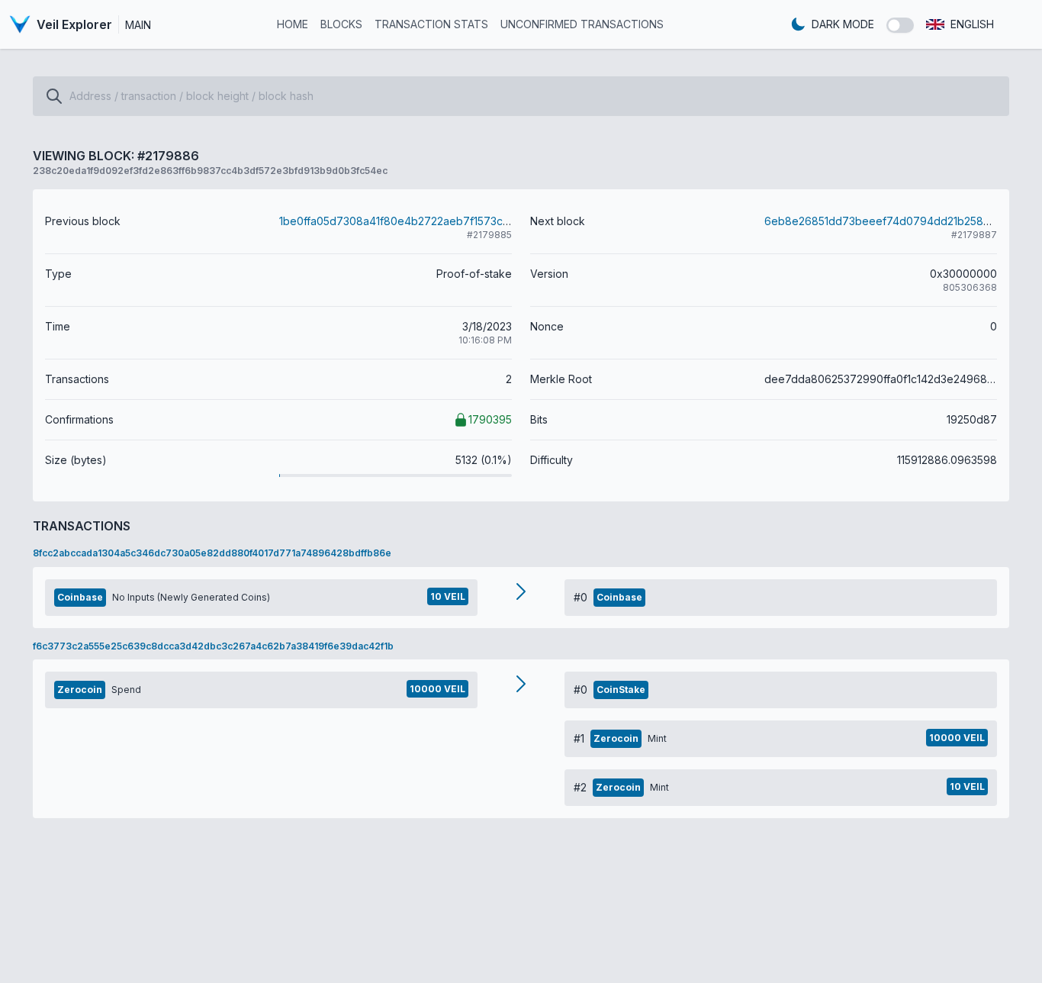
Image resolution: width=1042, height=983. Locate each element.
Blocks (341, 24)
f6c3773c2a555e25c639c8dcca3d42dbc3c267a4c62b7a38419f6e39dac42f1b (213, 646)
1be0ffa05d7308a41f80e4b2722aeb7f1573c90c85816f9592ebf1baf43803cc (472, 220)
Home (292, 24)
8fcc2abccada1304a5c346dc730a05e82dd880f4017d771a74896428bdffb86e (212, 553)
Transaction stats (431, 24)
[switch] (900, 25)
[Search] (54, 96)
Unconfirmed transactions (582, 24)
